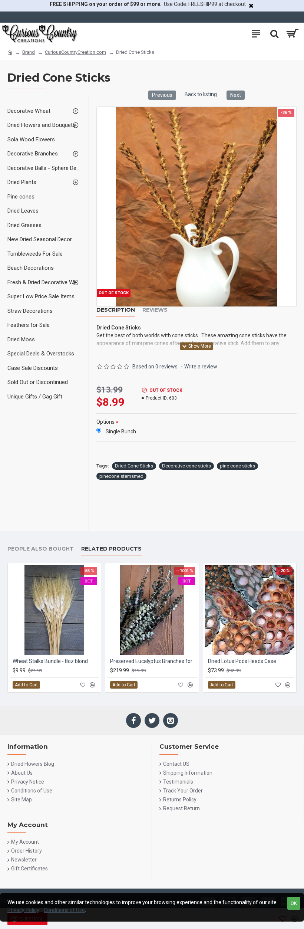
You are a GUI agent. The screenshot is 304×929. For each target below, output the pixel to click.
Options (105, 422)
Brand (28, 52)
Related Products (111, 549)
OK (294, 903)
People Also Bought (40, 549)
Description (115, 310)
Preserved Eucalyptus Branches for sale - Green (153, 661)
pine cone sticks (237, 466)
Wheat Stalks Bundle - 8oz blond (50, 661)
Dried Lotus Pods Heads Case (242, 661)
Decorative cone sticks (186, 466)
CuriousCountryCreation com (75, 52)
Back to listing (201, 94)
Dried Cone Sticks (134, 466)
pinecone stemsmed (121, 476)
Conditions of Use (64, 910)
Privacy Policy (23, 910)
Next (235, 95)
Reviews (155, 310)
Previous (162, 95)
